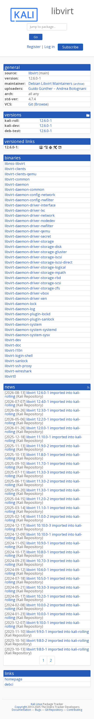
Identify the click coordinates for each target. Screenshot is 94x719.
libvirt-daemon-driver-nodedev (30, 220)
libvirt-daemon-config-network (30, 194)
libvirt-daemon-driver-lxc (25, 210)
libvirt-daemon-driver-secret (28, 236)
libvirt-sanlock (16, 360)
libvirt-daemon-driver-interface (30, 205)
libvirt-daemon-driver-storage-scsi (33, 283)
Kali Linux (36, 704)
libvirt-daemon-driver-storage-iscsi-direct (38, 262)
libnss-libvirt (15, 163)
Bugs (38, 710)
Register (34, 46)
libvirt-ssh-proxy (18, 365)
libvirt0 (10, 376)
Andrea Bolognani (71, 88)
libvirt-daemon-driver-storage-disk (33, 246)
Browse (41, 104)
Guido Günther (40, 88)
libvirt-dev (13, 339)
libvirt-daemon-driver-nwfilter (29, 225)
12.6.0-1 (45, 120)
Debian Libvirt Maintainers (50, 83)
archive (79, 84)
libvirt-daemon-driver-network (30, 215)
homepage (13, 679)
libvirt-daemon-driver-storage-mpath (35, 272)
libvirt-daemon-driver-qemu (27, 231)
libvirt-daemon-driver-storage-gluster (36, 251)
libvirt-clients (15, 168)
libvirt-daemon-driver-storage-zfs (32, 288)
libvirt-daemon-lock (21, 303)
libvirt (33, 73)
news (10, 387)
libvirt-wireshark (18, 371)
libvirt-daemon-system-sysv (27, 334)
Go (36, 37)
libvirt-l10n (13, 350)
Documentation (21, 710)
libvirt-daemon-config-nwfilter (29, 200)
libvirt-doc (13, 345)
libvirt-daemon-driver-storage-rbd (33, 277)
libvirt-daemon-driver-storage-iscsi (33, 257)
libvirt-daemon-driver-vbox (27, 293)
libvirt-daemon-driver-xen (26, 298)
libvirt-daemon (17, 184)
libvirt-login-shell (19, 355)
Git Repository (54, 710)
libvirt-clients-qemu (20, 174)
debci (9, 684)
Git (30, 104)
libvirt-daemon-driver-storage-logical (35, 267)
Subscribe (70, 47)
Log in (49, 46)
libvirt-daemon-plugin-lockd (27, 314)
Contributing (74, 710)
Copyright (21, 707)
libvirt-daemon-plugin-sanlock (29, 319)
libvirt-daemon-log (20, 309)
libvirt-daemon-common (24, 189)
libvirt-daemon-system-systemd (30, 329)
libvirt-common (17, 179)
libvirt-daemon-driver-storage (29, 241)
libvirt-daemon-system (23, 324)
